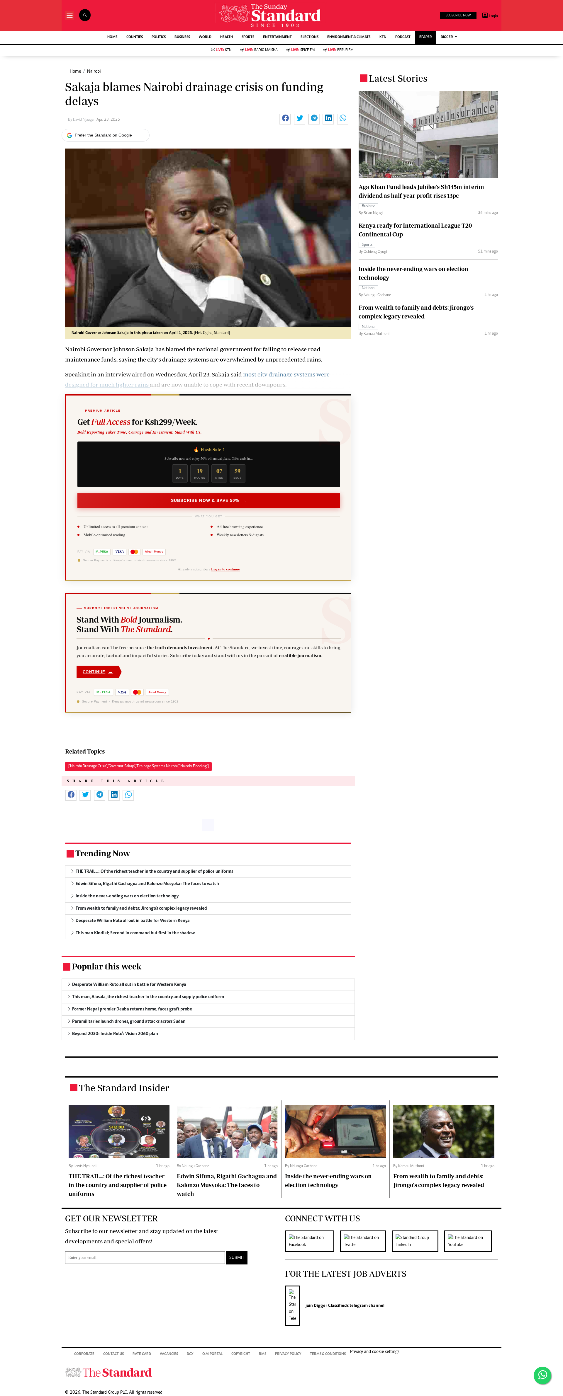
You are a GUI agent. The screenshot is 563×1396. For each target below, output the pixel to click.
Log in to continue (225, 569)
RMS (262, 1354)
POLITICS (159, 37)
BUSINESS (182, 37)
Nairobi (94, 71)
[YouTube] (471, 1241)
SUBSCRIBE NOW (458, 15)
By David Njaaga (81, 120)
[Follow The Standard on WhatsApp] (542, 1375)
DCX (190, 1354)
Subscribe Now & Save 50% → (209, 500)
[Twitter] (366, 1241)
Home (75, 71)
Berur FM (340, 50)
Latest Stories (398, 78)
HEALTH (226, 37)
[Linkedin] (418, 1241)
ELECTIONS (309, 37)
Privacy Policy (288, 1354)
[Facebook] (312, 1241)
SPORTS (248, 37)
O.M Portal (212, 1354)
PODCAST (403, 37)
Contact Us (113, 1354)
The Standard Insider (124, 1088)
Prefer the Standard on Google (103, 135)
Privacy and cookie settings (374, 1351)
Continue (98, 671)
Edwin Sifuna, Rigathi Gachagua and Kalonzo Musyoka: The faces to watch (227, 1185)
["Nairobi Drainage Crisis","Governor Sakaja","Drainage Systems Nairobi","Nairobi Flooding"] (138, 766)
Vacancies (169, 1354)
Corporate (84, 1354)
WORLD (205, 37)
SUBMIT (236, 1257)
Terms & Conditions (328, 1354)
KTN (382, 37)
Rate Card (142, 1354)
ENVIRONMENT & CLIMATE (349, 37)
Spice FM (303, 50)
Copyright (240, 1354)
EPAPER (425, 37)
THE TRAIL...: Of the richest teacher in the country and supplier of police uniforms (118, 1185)
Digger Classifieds (331, 1305)
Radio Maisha (261, 50)
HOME (112, 37)
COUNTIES (134, 37)
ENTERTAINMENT (277, 37)
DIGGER (447, 37)
